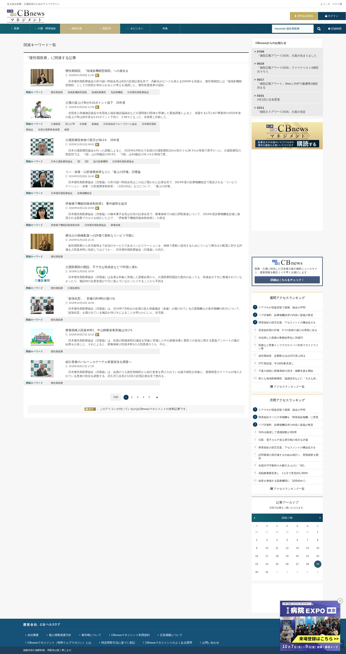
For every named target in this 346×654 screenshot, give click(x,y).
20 (297, 556)
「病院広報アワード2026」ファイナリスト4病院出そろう (287, 67)
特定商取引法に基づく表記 (118, 642)
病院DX (106, 28)
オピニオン (136, 28)
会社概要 (33, 635)
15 (317, 548)
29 (287, 532)
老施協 (95, 124)
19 (287, 556)
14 (307, 548)
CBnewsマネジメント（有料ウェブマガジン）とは (59, 642)
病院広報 (76, 28)
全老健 (83, 124)
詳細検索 (336, 28)
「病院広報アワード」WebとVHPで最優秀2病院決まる (287, 83)
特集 (165, 28)
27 (267, 532)
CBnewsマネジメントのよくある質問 (168, 642)
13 (297, 548)
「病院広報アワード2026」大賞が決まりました (287, 53)
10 (267, 548)
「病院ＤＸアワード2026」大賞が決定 (281, 109)
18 (277, 556)
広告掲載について (171, 635)
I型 (78, 161)
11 (277, 548)
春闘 (66, 129)
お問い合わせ (210, 642)
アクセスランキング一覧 (289, 386)
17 (267, 556)
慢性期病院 (57, 92)
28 (277, 532)
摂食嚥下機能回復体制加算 (65, 225)
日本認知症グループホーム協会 (120, 124)
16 (256, 556)
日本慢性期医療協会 (138, 92)
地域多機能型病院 (77, 92)
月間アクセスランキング (287, 400)
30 (297, 532)
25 (277, 564)
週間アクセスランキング (287, 298)
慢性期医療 (57, 256)
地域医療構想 (99, 92)
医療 (16, 28)
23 (256, 564)
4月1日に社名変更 (268, 97)
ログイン (333, 15)
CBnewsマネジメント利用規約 (130, 635)
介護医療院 (74, 288)
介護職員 (55, 124)
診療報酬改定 (84, 193)
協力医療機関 (100, 161)
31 (307, 532)
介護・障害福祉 (46, 28)
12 (287, 548)
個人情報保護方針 (60, 635)
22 (317, 556)
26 (256, 532)
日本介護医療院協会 (61, 161)
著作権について (91, 635)
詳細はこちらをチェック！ (287, 279)
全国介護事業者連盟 (49, 129)
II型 (87, 161)
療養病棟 (115, 225)
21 (307, 556)
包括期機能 (117, 92)
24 (267, 564)
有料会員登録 (305, 15)
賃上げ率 (70, 124)
